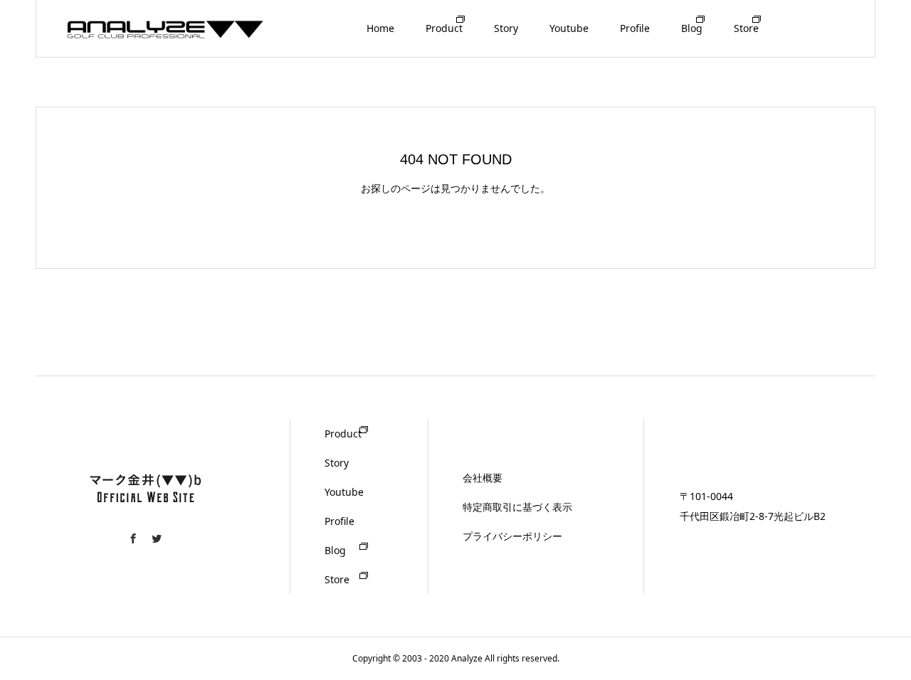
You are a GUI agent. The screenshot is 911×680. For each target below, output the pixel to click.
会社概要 (482, 477)
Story (506, 28)
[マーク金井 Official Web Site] (165, 28)
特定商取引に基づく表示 (517, 507)
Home (380, 28)
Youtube (569, 28)
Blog (691, 28)
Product (444, 28)
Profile (635, 28)
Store (746, 28)
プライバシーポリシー (512, 536)
